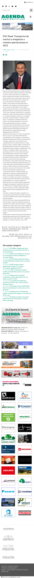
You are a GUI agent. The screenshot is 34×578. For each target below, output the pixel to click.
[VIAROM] (25, 491)
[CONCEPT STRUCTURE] (25, 438)
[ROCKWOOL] (25, 449)
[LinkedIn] (6, 55)
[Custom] (9, 6)
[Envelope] (15, 6)
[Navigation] (31, 16)
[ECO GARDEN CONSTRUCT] (8, 438)
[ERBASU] (8, 406)
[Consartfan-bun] (25, 396)
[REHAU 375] (17, 383)
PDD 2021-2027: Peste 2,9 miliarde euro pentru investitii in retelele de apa (17, 236)
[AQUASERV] (25, 481)
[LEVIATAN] (8, 481)
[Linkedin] (6, 6)
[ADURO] (8, 470)
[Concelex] (17, 345)
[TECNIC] (17, 26)
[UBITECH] (25, 502)
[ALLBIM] (17, 355)
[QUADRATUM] (8, 396)
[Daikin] (8, 491)
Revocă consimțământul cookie (11, 577)
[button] (28, 2)
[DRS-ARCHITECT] (25, 428)
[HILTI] (17, 374)
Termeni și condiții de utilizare (9, 566)
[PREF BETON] (17, 364)
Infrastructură (9, 50)
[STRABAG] (25, 513)
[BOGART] (25, 417)
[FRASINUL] (8, 502)
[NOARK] (8, 417)
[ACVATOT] (8, 513)
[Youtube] (12, 6)
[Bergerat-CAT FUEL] (25, 470)
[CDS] (25, 460)
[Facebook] (3, 6)
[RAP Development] (8, 449)
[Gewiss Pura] (8, 460)
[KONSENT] (25, 406)
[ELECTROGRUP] (8, 428)
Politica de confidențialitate (9, 568)
